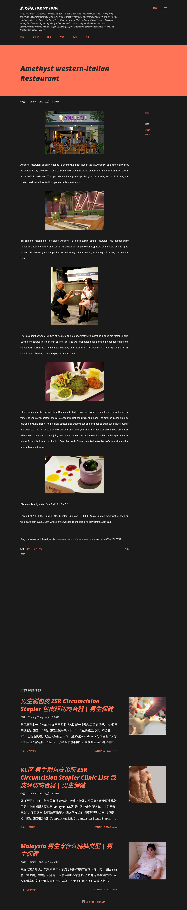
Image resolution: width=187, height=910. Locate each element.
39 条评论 (31, 750)
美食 (49, 37)
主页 (22, 37)
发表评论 (31, 889)
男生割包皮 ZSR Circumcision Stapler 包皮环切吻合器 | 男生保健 (66, 705)
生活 (62, 37)
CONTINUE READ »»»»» (105, 750)
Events (147, 129)
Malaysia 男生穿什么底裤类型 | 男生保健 (66, 850)
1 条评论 (31, 827)
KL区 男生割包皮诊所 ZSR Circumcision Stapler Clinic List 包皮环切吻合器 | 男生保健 (68, 777)
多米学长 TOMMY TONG (39, 8)
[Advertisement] (69, 652)
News (147, 134)
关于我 (36, 37)
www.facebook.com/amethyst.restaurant (76, 539)
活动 (75, 37)
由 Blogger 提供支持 (95, 901)
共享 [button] (147, 113)
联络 (87, 37)
